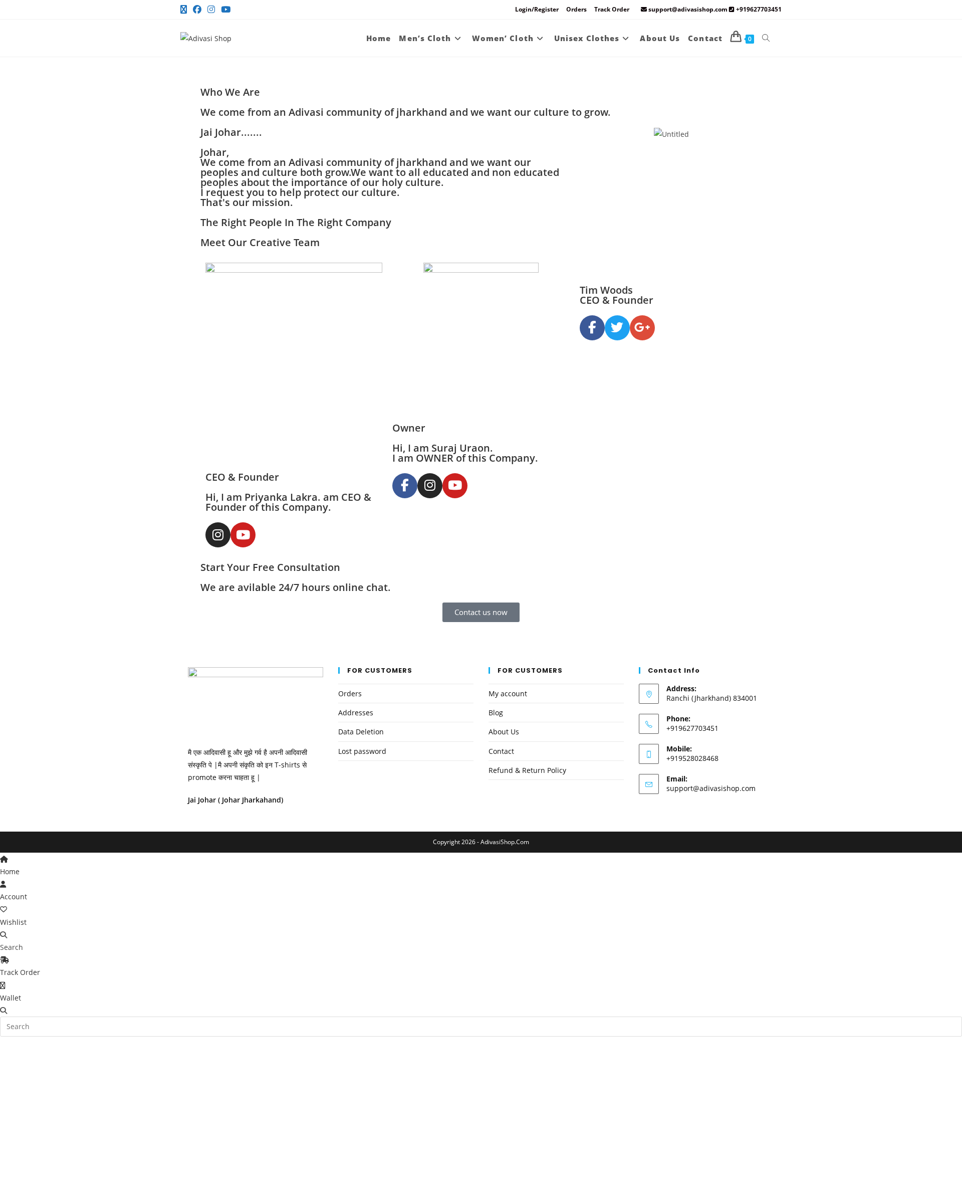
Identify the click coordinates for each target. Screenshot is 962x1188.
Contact (501, 751)
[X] (185, 10)
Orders (576, 9)
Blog (496, 712)
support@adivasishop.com (711, 788)
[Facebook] (197, 10)
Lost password (362, 751)
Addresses (355, 712)
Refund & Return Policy (527, 770)
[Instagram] (211, 10)
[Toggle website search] (766, 38)
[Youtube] (225, 10)
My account (508, 693)
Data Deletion (361, 731)
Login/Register (537, 9)
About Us (504, 731)
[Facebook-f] (404, 485)
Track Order (611, 9)
